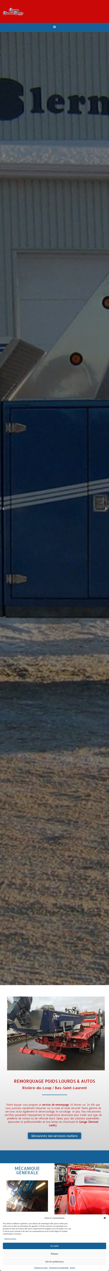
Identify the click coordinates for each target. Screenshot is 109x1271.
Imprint (72, 1268)
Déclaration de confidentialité (59, 1268)
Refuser (54, 1254)
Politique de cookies (41, 1268)
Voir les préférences (54, 1261)
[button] (104, 1218)
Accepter (54, 1246)
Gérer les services (10, 1239)
